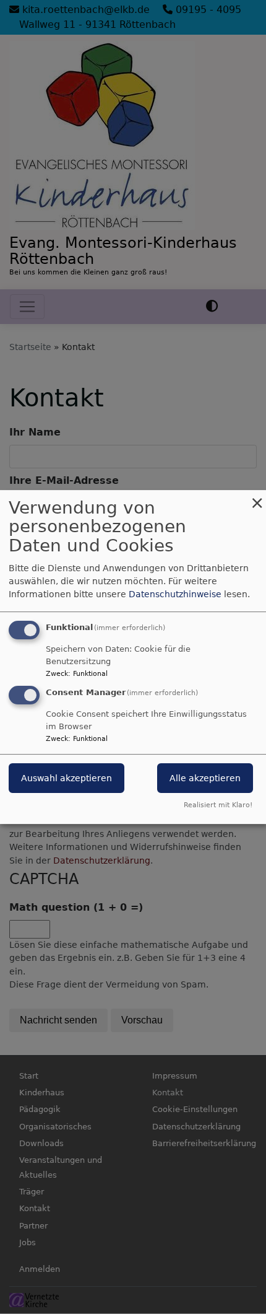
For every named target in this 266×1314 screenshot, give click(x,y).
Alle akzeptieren (205, 779)
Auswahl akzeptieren (66, 779)
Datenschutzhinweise (175, 594)
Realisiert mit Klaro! (218, 805)
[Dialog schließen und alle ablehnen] (256, 498)
